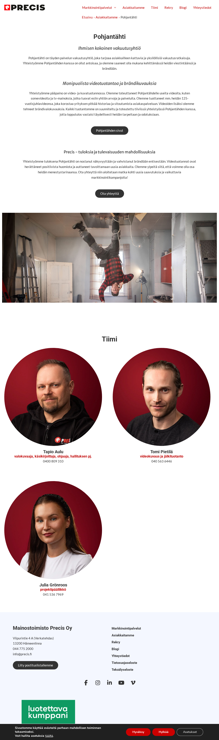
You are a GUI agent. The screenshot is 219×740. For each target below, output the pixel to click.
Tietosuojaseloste (124, 663)
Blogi (183, 7)
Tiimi (154, 7)
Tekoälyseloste (122, 670)
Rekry (168, 7)
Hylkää (164, 732)
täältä (49, 736)
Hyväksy (138, 732)
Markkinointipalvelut (97, 7)
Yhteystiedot (202, 7)
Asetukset (190, 732)
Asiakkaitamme (134, 7)
